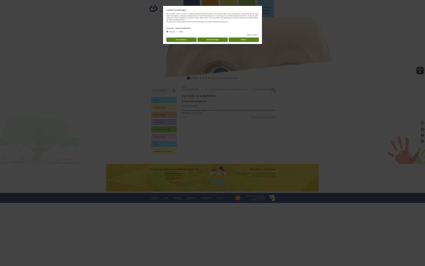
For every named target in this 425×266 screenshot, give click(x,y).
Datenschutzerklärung (183, 28)
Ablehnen (244, 39)
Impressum (170, 28)
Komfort (180, 32)
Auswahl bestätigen (212, 39)
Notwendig (172, 32)
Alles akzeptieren (181, 39)
